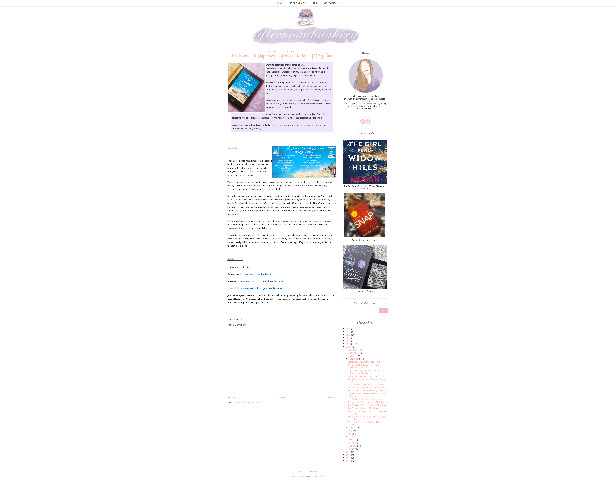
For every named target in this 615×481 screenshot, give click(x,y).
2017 (348, 455)
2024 (348, 332)
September (353, 359)
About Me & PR (298, 3)
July (350, 431)
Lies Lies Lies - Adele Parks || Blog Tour (366, 387)
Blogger (313, 471)
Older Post (330, 397)
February (353, 446)
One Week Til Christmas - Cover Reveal (365, 399)
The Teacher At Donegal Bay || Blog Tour (367, 405)
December (354, 350)
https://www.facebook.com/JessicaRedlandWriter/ (260, 288)
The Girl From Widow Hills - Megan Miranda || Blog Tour (365, 187)
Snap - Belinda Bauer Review (365, 240)
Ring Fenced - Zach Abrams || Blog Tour (366, 402)
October (353, 356)
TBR (315, 3)
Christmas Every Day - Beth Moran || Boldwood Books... (364, 371)
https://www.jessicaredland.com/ (255, 274)
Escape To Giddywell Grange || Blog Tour (367, 362)
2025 (348, 329)
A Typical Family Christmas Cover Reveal (366, 384)
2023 (348, 335)
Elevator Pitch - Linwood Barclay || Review (367, 390)
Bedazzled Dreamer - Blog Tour (362, 376)
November (354, 353)
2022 (348, 337)
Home (280, 3)
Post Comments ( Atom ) (251, 402)
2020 (348, 344)
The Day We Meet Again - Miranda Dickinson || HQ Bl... (363, 366)
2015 (348, 461)
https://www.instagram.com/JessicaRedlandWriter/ (261, 281)
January (352, 449)
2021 (348, 341)
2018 (348, 452)
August (352, 428)
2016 (348, 458)
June (351, 434)
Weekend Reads (365, 291)
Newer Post (233, 397)
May (351, 436)
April (351, 440)
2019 (348, 347)
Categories (330, 3)
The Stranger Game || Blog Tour (363, 408)
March (352, 443)
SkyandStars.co (318, 477)
